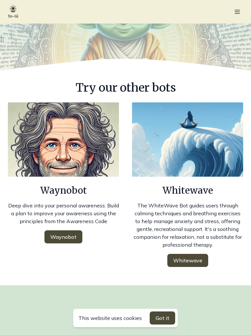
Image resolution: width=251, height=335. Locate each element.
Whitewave (187, 260)
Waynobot (63, 237)
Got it (162, 318)
